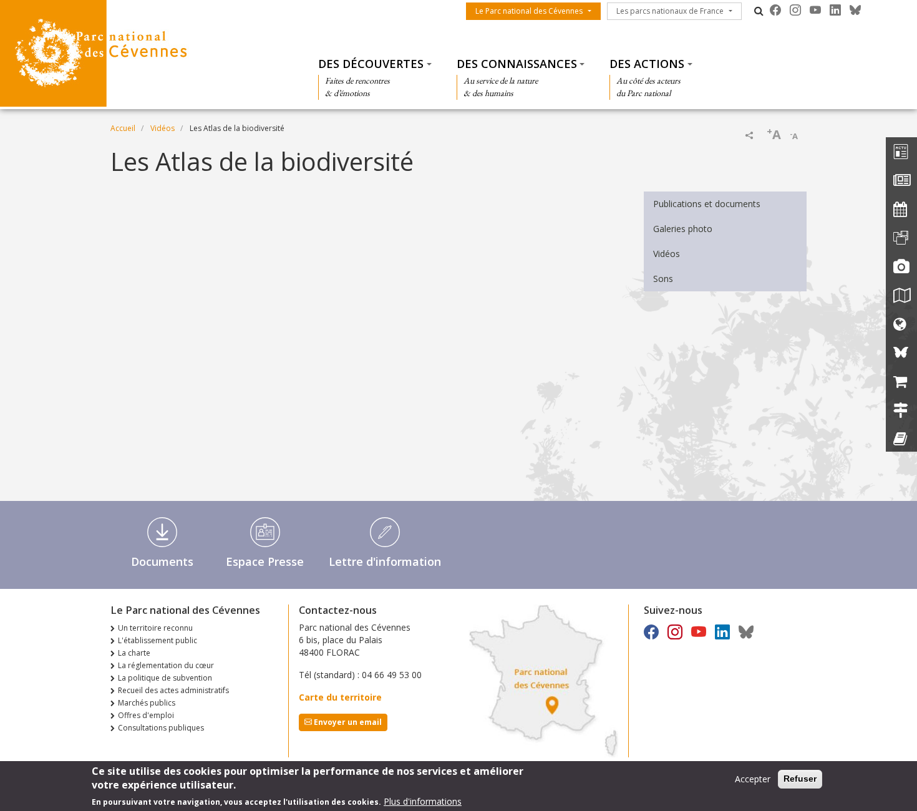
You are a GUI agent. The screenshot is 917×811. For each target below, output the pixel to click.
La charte (134, 653)
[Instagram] (795, 9)
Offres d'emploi (146, 715)
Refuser (800, 779)
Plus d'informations (423, 801)
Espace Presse (265, 561)
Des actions (646, 63)
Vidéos (162, 128)
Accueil (122, 128)
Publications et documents (706, 204)
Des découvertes (371, 63)
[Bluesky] (855, 9)
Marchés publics (146, 702)
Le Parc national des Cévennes (529, 11)
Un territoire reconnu (155, 628)
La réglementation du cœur (166, 665)
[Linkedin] (835, 9)
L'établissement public (157, 640)
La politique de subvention (165, 678)
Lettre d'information (385, 561)
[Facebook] (775, 9)
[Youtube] (815, 9)
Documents (162, 561)
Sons (663, 278)
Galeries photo (682, 229)
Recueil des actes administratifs (173, 690)
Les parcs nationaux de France (670, 11)
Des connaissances (517, 63)
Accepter (752, 779)
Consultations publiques (161, 727)
